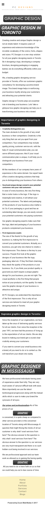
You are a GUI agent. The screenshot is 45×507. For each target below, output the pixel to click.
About (23, 482)
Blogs (22, 494)
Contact (22, 491)
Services (22, 488)
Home (22, 480)
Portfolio (22, 485)
